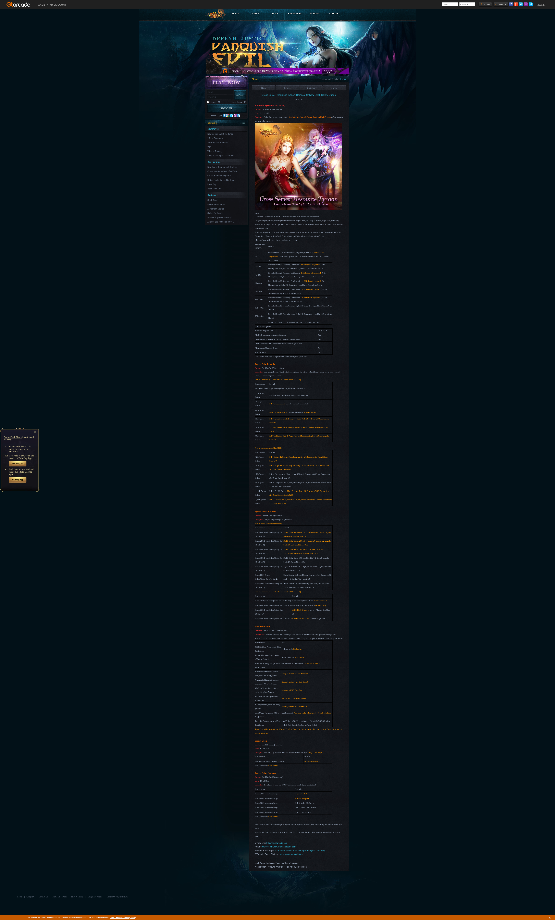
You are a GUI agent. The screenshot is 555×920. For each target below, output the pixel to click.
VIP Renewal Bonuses (217, 142)
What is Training (214, 151)
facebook (224, 115)
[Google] (516, 4)
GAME (41, 4)
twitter (231, 115)
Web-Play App (17, 464)
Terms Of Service (59, 897)
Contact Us (43, 897)
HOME (235, 13)
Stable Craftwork (215, 213)
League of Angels (330, 78)
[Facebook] (511, 4)
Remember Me (215, 102)
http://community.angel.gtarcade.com (279, 846)
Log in (486, 4)
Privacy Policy (130, 917)
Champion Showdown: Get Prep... (222, 171)
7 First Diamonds (215, 138)
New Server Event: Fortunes (220, 133)
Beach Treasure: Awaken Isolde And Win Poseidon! (283, 866)
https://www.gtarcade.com (291, 854)
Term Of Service (117, 917)
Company (30, 897)
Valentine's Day (214, 188)
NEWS (255, 13)
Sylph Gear (212, 200)
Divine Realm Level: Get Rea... (221, 179)
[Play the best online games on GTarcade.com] (18, 4)
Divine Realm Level (216, 204)
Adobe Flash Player (13, 437)
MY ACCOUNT (58, 4)
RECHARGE (294, 13)
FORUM (314, 13)
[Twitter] (521, 4)
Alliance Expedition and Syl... (220, 217)
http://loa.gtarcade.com (276, 842)
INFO (275, 13)
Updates (311, 87)
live (238, 115)
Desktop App (17, 480)
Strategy (334, 87)
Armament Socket (215, 208)
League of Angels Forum (117, 897)
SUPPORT (334, 13)
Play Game (227, 82)
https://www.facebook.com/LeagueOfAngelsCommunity (300, 850)
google (228, 115)
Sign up (502, 4)
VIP (209, 146)
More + (243, 123)
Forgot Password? (238, 102)
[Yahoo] (526, 4)
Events (287, 87)
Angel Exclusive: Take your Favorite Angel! (279, 862)
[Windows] (531, 4)
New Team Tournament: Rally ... (222, 166)
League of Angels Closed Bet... (221, 155)
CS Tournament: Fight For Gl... (221, 175)
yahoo (235, 115)
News (263, 87)
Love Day (211, 184)
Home (19, 897)
